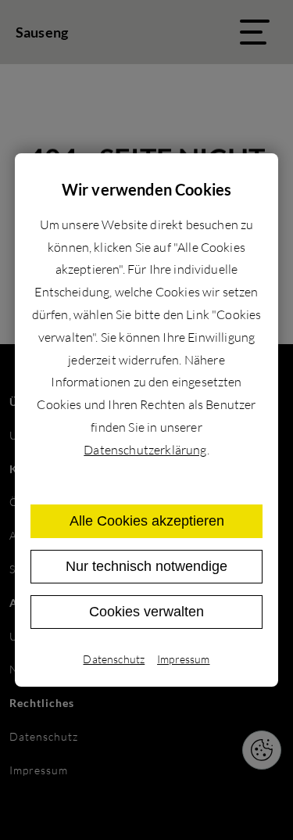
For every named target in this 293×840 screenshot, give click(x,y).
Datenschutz (114, 659)
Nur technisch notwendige (146, 566)
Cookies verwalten (146, 611)
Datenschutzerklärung (145, 450)
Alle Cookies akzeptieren (147, 521)
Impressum (183, 659)
